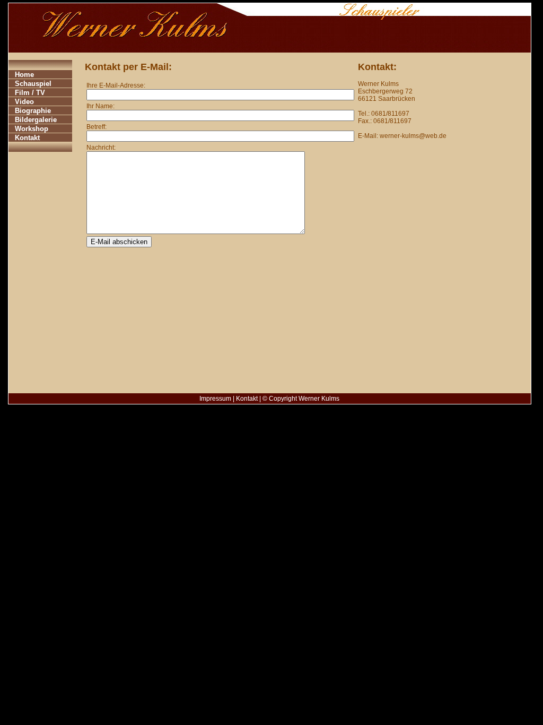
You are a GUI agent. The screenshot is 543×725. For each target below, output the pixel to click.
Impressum (215, 398)
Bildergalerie (36, 120)
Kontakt (27, 138)
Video (24, 102)
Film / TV (30, 93)
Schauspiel (33, 84)
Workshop (31, 129)
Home (24, 75)
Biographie (33, 111)
